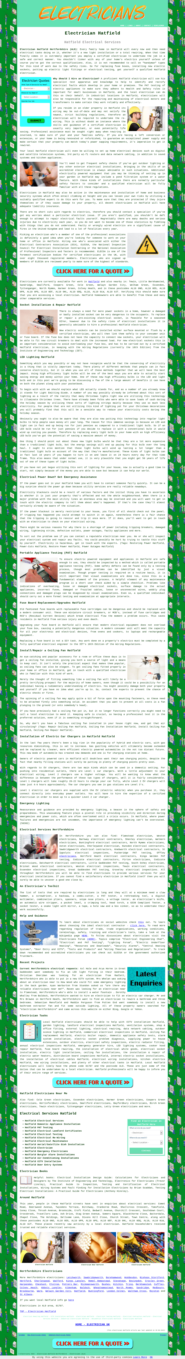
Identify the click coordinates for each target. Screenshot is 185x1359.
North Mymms (125, 1287)
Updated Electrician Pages (60, 1335)
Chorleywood (42, 1281)
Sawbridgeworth (93, 1277)
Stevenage (119, 1281)
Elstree (54, 1284)
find (30, 1100)
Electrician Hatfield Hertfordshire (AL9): (49, 49)
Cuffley (159, 1284)
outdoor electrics (71, 1042)
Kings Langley (75, 1281)
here (71, 1300)
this (141, 922)
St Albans (26, 1294)
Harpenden (26, 1284)
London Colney (116, 1291)
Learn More (140, 1357)
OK (151, 1357)
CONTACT (147, 26)
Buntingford (96, 1291)
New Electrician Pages (36, 1335)
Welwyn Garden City (58, 1291)
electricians (67, 842)
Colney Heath (29, 1287)
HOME (122, 26)
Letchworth (73, 1277)
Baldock (85, 1287)
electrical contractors (148, 846)
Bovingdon (135, 1281)
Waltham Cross (137, 1291)
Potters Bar (70, 1284)
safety (73, 66)
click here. (138, 925)
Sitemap (22, 1335)
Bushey (106, 1284)
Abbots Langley (51, 1287)
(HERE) (91, 939)
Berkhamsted (143, 1284)
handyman (149, 63)
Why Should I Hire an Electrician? (76, 78)
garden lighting (53, 1025)
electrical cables (62, 1059)
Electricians (28, 193)
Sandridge (142, 1287)
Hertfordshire (36, 1277)
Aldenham (70, 1287)
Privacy (163, 1335)
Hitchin (118, 1284)
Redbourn (158, 1287)
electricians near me (47, 989)
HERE (84, 936)
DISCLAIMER (159, 26)
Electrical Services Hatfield (48, 1114)
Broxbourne (27, 1291)
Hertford (25, 1281)
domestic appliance (123, 1035)
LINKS (130, 26)
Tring (129, 1284)
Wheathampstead (103, 1287)
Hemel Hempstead (99, 1281)
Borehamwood (113, 1277)
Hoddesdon (130, 1277)
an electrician (100, 996)
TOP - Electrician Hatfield (38, 1311)
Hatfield (93, 281)
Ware (39, 1291)
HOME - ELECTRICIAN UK (92, 1324)
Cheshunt (40, 1284)
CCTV (129, 1022)
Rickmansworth (90, 1284)
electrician (27, 73)
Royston (154, 1291)
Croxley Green (154, 1281)
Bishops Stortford (152, 1277)
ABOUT (138, 26)
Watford (58, 1281)
